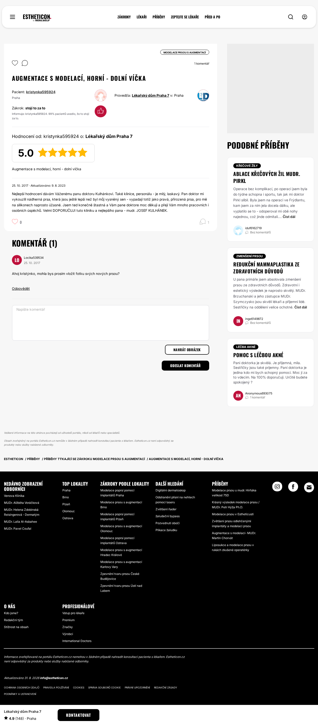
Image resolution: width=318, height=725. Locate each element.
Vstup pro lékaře (73, 613)
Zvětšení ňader (166, 509)
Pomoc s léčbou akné (258, 355)
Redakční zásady (165, 687)
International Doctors (76, 641)
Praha (66, 490)
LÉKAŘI (142, 16)
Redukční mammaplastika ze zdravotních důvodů (266, 267)
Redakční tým (13, 620)
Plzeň (66, 504)
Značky (67, 627)
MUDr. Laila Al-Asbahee (20, 521)
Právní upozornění (137, 687)
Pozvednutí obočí (168, 523)
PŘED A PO (212, 16)
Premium (68, 620)
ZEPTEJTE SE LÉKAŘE (185, 16)
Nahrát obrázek (187, 349)
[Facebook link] (293, 488)
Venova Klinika (14, 496)
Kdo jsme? (11, 613)
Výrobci (67, 634)
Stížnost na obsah (16, 627)
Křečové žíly (247, 166)
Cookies (78, 687)
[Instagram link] (277, 488)
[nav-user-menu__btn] (304, 17)
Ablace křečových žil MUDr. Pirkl (266, 177)
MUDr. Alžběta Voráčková (21, 503)
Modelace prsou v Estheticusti (233, 514)
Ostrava (67, 518)
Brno (65, 497)
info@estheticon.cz (54, 678)
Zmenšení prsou (249, 256)
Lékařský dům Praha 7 (150, 95)
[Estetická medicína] (37, 17)
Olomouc (68, 511)
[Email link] (309, 487)
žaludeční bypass (168, 516)
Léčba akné (245, 347)
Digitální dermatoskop (171, 490)
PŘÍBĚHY (159, 16)
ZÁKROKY (124, 16)
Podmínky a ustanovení (20, 693)
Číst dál (289, 216)
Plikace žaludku (166, 530)
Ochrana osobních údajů (21, 687)
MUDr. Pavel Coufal (17, 528)
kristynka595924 (40, 92)
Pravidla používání (56, 687)
